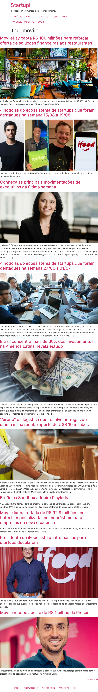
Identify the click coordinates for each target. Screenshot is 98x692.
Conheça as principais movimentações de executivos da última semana (40, 184)
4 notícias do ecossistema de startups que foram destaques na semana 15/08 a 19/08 (47, 112)
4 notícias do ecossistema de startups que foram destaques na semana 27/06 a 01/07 (47, 266)
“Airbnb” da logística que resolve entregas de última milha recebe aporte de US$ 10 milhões (44, 422)
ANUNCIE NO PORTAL (23, 22)
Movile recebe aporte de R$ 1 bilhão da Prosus (44, 612)
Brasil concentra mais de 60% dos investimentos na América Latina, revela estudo (47, 344)
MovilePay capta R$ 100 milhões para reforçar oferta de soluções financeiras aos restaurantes (46, 40)
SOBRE (41, 22)
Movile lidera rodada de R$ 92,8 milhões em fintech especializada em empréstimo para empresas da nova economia (42, 517)
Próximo (92, 679)
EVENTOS (43, 16)
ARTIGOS (30, 16)
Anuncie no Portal (67, 687)
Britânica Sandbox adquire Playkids (34, 497)
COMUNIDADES (59, 16)
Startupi (20, 5)
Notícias (17, 687)
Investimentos (48, 687)
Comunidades (31, 687)
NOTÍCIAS (17, 16)
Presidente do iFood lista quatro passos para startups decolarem (43, 540)
